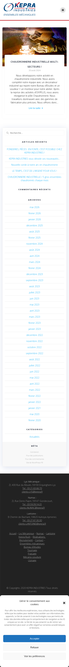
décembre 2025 (34, 225)
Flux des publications (34, 455)
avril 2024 (34, 255)
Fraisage (32, 553)
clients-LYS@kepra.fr (32, 491)
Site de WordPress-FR (34, 462)
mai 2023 (34, 304)
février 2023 (35, 322)
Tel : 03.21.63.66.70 (32, 488)
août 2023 (34, 286)
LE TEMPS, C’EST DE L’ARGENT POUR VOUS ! (34, 170)
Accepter (34, 638)
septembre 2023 (34, 280)
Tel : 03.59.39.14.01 (32, 504)
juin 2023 (34, 298)
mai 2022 (34, 377)
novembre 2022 (34, 341)
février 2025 (35, 237)
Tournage (32, 550)
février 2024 (35, 268)
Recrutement (26, 540)
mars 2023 (34, 316)
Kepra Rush (24, 536)
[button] (64, 602)
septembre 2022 (34, 353)
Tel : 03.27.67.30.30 (32, 520)
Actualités (34, 436)
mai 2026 (34, 207)
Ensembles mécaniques (32, 543)
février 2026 (35, 213)
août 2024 (34, 249)
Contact (39, 540)
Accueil (12, 533)
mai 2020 (34, 414)
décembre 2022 (34, 335)
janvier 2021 (34, 408)
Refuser (34, 647)
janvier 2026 (34, 219)
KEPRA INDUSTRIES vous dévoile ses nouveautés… (34, 158)
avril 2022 (34, 383)
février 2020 (35, 420)
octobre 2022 (34, 347)
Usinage (32, 560)
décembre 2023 (34, 274)
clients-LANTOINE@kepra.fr (32, 523)
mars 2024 (34, 262)
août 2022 (34, 359)
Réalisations (39, 536)
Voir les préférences (34, 656)
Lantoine (50, 533)
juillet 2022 (34, 365)
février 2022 (35, 395)
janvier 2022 (34, 401)
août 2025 (34, 231)
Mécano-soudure (32, 557)
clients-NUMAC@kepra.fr (32, 507)
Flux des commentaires (34, 459)
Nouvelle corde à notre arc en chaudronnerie (34, 164)
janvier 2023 (34, 328)
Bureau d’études (32, 546)
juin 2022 (34, 371)
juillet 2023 (34, 292)
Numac (40, 533)
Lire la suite (34, 108)
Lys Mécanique (26, 533)
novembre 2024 (34, 243)
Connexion (34, 452)
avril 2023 (34, 310)
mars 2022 (34, 389)
